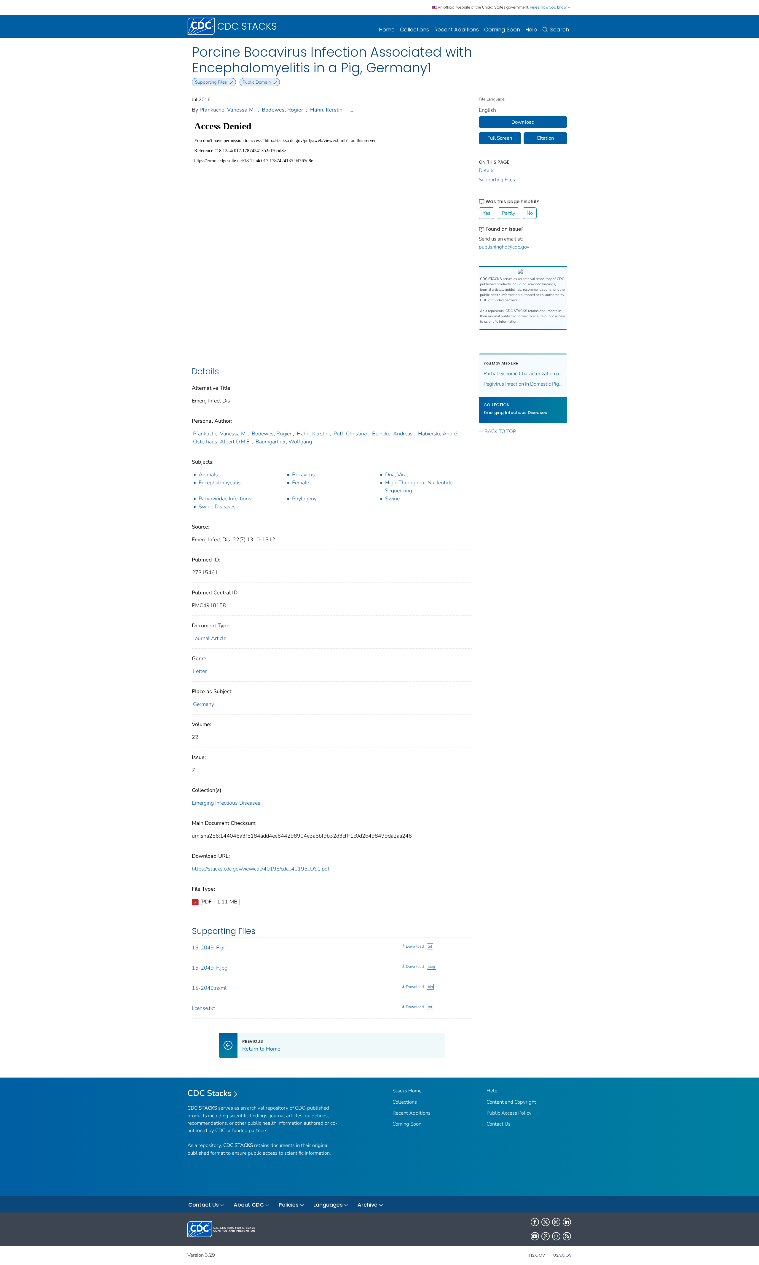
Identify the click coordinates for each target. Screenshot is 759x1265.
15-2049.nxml (209, 988)
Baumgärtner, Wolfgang (284, 441)
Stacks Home (407, 1090)
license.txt (203, 1008)
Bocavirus (303, 474)
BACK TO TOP (500, 431)
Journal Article (209, 638)
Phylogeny (304, 498)
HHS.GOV (536, 1255)
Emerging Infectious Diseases (226, 802)
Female (300, 482)
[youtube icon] (535, 1236)
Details (487, 170)
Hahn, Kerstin (326, 109)
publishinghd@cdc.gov (504, 247)
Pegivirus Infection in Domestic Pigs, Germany (523, 384)
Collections (414, 29)
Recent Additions (456, 29)
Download (415, 946)
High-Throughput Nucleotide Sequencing (418, 486)
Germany (203, 704)
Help (531, 29)
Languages (328, 1204)
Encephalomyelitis (220, 482)
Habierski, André (437, 433)
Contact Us (499, 1124)
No (530, 213)
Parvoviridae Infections (225, 498)
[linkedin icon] (567, 1222)
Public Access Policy (509, 1113)
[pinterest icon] (545, 1236)
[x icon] (545, 1222)
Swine (392, 498)
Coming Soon (502, 29)
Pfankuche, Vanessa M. (227, 109)
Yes (486, 213)
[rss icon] (567, 1236)
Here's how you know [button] (548, 7)
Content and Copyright (511, 1102)
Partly (508, 213)
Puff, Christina (350, 433)
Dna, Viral (396, 474)
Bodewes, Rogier (282, 109)
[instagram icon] (556, 1222)
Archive (367, 1204)
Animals (208, 474)
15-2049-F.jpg (209, 967)
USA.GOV (562, 1255)
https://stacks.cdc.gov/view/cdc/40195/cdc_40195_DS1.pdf (260, 868)
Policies (289, 1204)
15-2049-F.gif (209, 947)
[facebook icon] (535, 1222)
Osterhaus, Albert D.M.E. (222, 441)
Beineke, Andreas (392, 433)
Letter (200, 671)
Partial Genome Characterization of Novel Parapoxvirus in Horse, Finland (523, 373)
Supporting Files (497, 179)
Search (559, 29)
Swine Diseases (217, 506)
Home (387, 29)
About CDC (249, 1204)
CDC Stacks (209, 1093)
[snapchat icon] (556, 1236)
